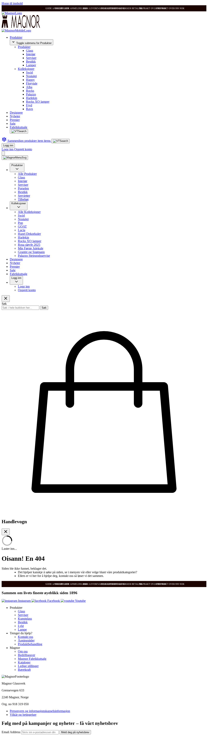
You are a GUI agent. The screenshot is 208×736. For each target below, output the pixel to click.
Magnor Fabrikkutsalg (32, 658)
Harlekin (31, 98)
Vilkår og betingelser (23, 714)
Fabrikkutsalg (18, 127)
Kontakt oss (25, 637)
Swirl (29, 72)
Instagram (24, 600)
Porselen (23, 188)
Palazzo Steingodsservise (34, 255)
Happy (30, 79)
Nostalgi (31, 76)
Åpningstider (26, 640)
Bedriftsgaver (26, 655)
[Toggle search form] (19, 131)
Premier (15, 120)
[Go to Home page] (12, 13)
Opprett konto (23, 149)
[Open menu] (15, 157)
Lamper (31, 65)
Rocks (30, 90)
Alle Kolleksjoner (29, 212)
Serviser (31, 58)
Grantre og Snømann (31, 252)
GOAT (22, 226)
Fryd (29, 105)
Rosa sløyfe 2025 (29, 244)
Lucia (21, 230)
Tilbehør (23, 199)
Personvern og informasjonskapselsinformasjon (40, 711)
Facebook (54, 600)
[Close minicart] (6, 531)
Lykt (21, 626)
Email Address (11, 732)
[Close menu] (6, 298)
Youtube (80, 600)
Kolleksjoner (26, 69)
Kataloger (24, 662)
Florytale (31, 83)
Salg (12, 123)
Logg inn (8, 145)
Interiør (30, 54)
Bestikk (31, 61)
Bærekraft (24, 669)
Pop (20, 223)
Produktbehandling (30, 644)
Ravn (29, 109)
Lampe (22, 629)
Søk (44, 307)
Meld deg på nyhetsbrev (75, 732)
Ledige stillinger (28, 666)
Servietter (24, 195)
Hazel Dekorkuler (29, 233)
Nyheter (15, 116)
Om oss (23, 651)
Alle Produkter (27, 173)
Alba (29, 87)
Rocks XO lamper (37, 101)
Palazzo (31, 94)
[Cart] (3, 153)
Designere (16, 112)
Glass (29, 50)
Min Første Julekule (30, 248)
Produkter (16, 37)
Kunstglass (25, 618)
